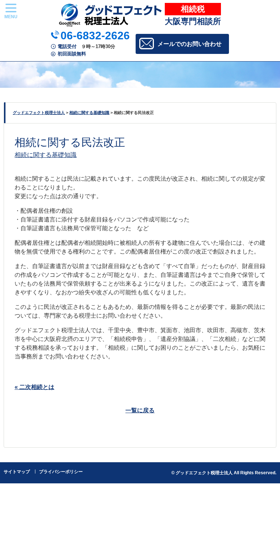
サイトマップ (17, 471)
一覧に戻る (140, 410)
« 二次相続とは (34, 387)
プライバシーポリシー (61, 471)
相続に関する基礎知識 (46, 154)
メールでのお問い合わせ (190, 44)
